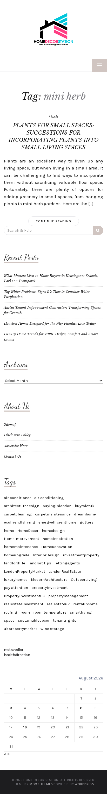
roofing (10, 612)
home (9, 530)
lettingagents (67, 563)
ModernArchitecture (49, 579)
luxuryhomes (16, 579)
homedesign (53, 530)
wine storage (52, 628)
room (25, 612)
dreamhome (85, 514)
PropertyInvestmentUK (24, 596)
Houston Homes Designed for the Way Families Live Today (50, 323)
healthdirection (17, 655)
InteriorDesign (46, 555)
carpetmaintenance (53, 514)
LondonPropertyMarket (24, 571)
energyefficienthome (57, 522)
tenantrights (64, 620)
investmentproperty (81, 555)
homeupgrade (16, 555)
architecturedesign (21, 505)
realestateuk (58, 604)
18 (25, 727)
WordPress (84, 784)
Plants (53, 116)
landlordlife (14, 563)
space (9, 620)
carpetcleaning (18, 514)
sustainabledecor (34, 620)
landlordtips (40, 563)
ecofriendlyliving (19, 522)
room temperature (49, 612)
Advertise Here (16, 446)
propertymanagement (68, 596)
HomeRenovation (56, 546)
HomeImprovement (21, 538)
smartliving (81, 612)
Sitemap (10, 424)
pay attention (16, 587)
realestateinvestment (23, 604)
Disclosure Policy (17, 435)
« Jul (7, 754)
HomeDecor (27, 530)
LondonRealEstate (65, 571)
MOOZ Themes (41, 784)
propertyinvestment (49, 587)
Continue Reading (53, 221)
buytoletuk (85, 505)
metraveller (13, 649)
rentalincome (85, 604)
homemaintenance (21, 546)
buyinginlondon (57, 505)
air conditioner (17, 497)
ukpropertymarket (20, 628)
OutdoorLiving (84, 579)
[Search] (98, 230)
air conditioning (49, 497)
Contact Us (12, 456)
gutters (86, 522)
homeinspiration (58, 538)
